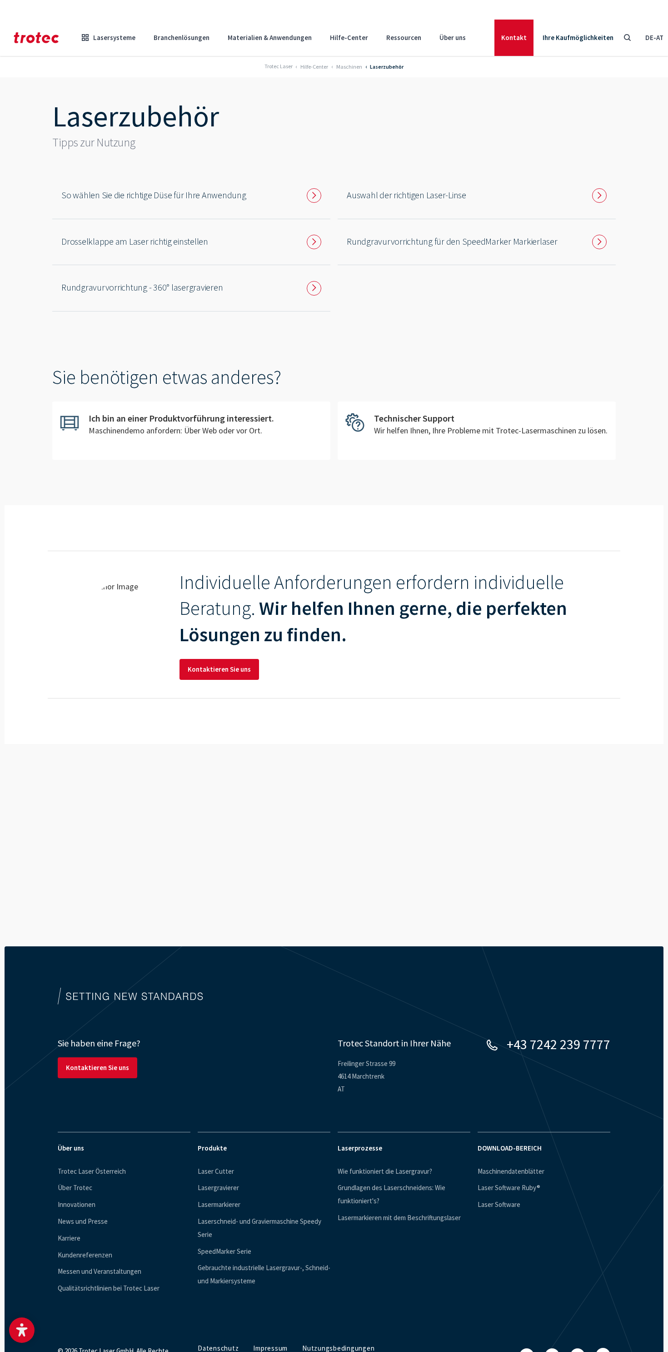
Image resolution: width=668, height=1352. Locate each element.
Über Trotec (75, 1187)
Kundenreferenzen (85, 1255)
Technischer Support (477, 431)
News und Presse (83, 1221)
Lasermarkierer (219, 1204)
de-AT (654, 37)
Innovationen (76, 1204)
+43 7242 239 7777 (558, 1044)
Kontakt (514, 37)
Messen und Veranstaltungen (99, 1271)
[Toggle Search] (627, 38)
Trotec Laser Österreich (92, 1171)
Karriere (69, 1238)
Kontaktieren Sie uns (219, 669)
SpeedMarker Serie (224, 1251)
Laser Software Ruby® (509, 1187)
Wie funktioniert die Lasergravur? (385, 1171)
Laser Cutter (216, 1171)
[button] (22, 1330)
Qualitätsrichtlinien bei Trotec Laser (109, 1288)
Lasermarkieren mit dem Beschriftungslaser (399, 1217)
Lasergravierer (218, 1187)
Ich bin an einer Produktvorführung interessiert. (191, 431)
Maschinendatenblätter (511, 1171)
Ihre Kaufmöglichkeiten (578, 37)
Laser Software (499, 1204)
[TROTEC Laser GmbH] (36, 37)
